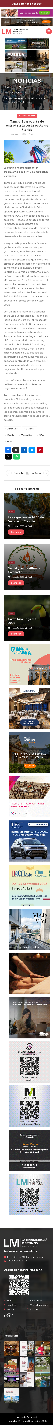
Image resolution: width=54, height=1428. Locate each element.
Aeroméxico (12, 428)
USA (41, 435)
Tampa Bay (26, 435)
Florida (10, 435)
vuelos (10, 441)
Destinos (30, 428)
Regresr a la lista (27, 473)
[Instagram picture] (11, 1348)
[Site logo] (15, 31)
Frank (31, 134)
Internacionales (27, 115)
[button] (8, 450)
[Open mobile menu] (48, 31)
